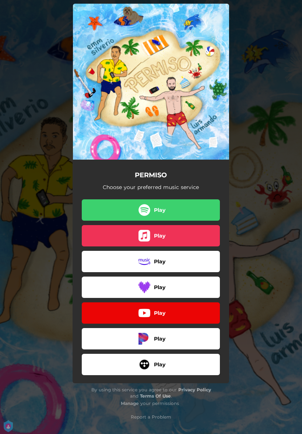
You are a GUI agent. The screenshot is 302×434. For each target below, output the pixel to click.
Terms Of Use (155, 396)
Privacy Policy (194, 389)
